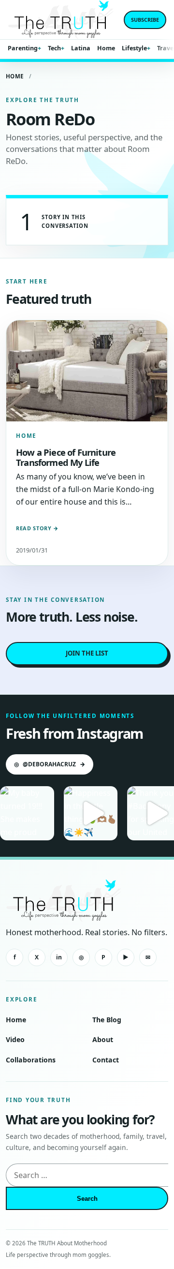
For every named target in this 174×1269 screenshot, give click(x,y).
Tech (54, 48)
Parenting (23, 48)
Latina (80, 48)
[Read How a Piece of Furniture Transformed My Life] (87, 370)
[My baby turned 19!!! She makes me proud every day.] (27, 813)
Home (106, 48)
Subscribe (145, 19)
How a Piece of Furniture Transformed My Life (66, 457)
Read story (37, 528)
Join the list (87, 653)
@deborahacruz (49, 764)
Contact (105, 1059)
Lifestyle (134, 48)
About (102, 1039)
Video (15, 1039)
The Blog (106, 1019)
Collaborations (31, 1059)
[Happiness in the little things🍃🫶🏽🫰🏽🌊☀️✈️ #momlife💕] (91, 813)
